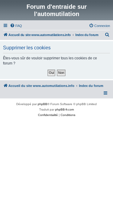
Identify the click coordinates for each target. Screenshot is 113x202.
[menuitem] (16, 25)
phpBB (42, 104)
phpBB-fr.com (64, 109)
